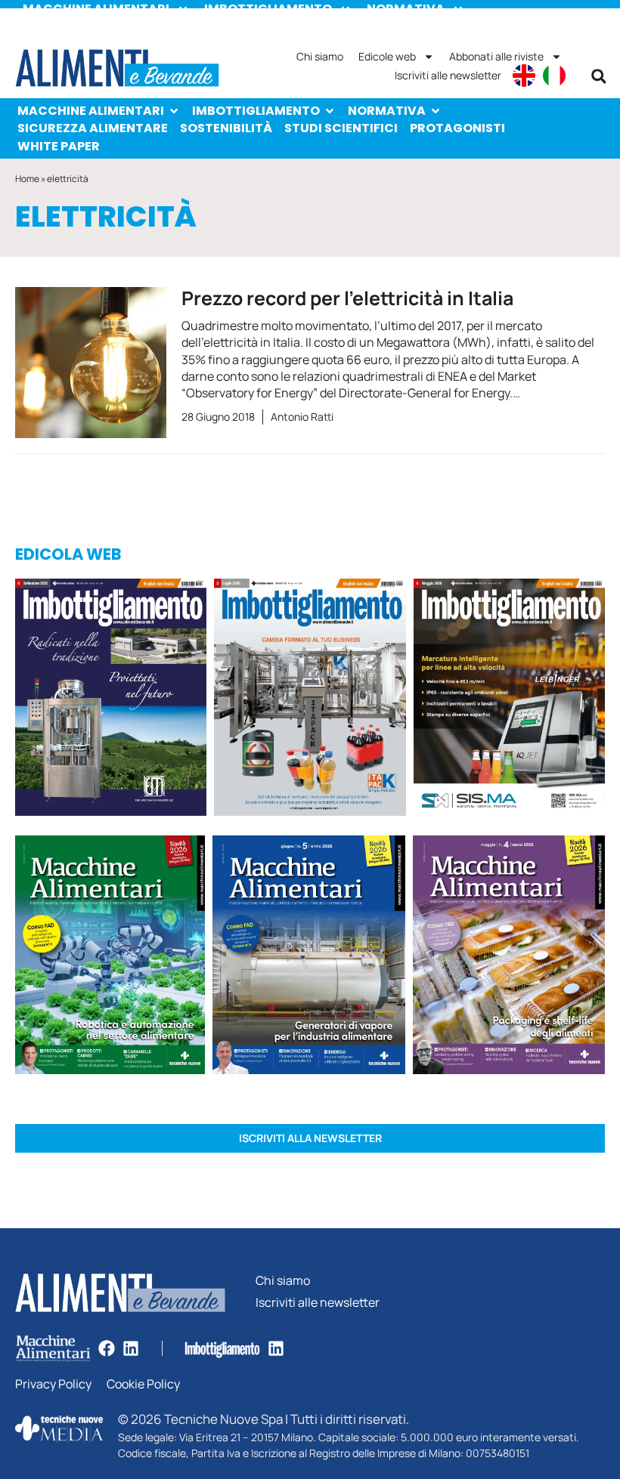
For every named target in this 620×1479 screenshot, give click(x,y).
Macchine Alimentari (90, 110)
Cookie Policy (143, 1384)
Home (27, 178)
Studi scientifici (341, 128)
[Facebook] (106, 1348)
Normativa (387, 110)
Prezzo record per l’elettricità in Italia (347, 298)
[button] (598, 76)
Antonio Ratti (302, 416)
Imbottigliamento (256, 110)
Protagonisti (457, 128)
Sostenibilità (226, 128)
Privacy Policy (53, 1384)
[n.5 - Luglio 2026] (309, 699)
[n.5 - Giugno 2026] (308, 957)
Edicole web (387, 56)
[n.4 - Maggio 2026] (509, 699)
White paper (58, 146)
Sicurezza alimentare (92, 128)
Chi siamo (319, 56)
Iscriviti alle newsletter (448, 75)
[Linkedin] (130, 1348)
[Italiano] (554, 75)
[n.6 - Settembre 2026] (110, 699)
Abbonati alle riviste (496, 56)
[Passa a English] (524, 75)
